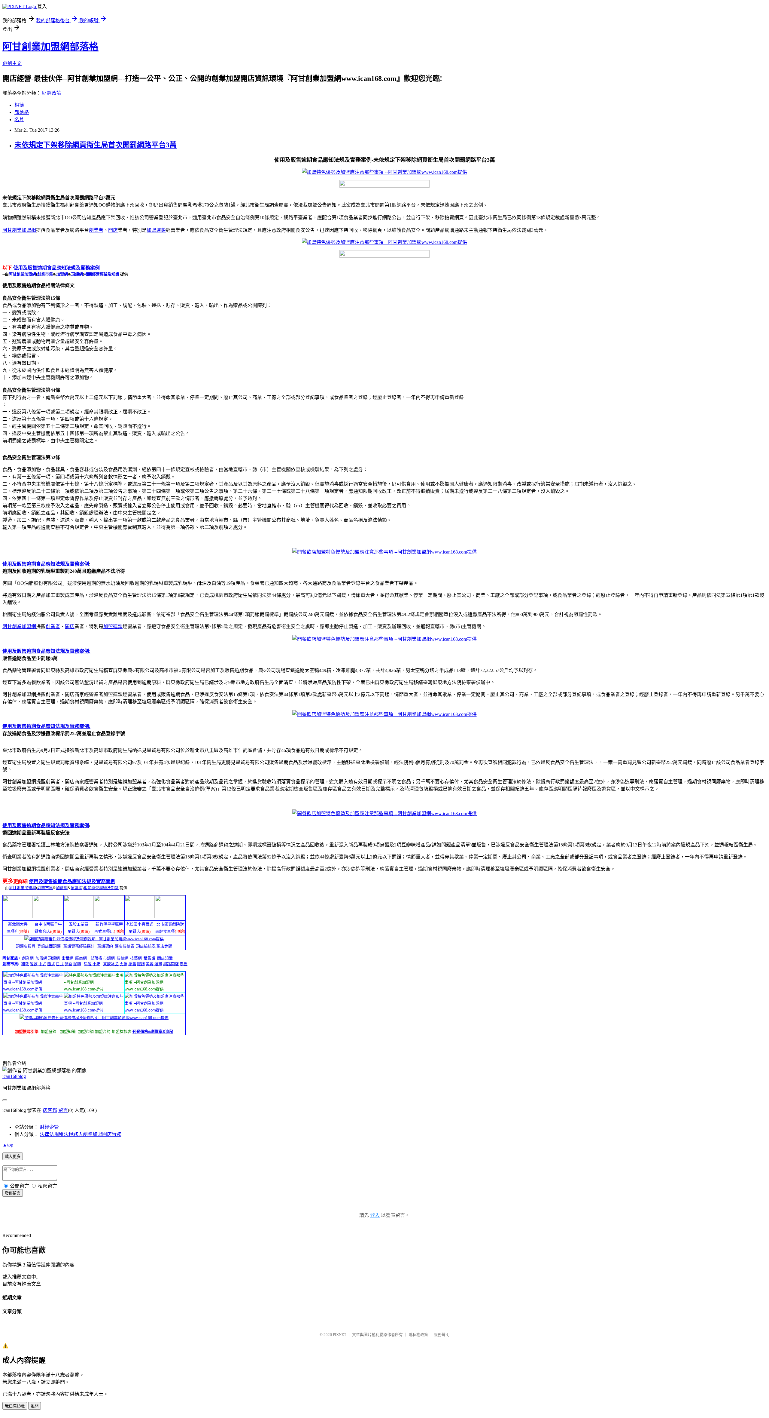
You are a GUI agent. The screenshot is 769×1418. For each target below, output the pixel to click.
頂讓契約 (105, 946)
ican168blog (14, 1076)
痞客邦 (50, 1110)
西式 (51, 964)
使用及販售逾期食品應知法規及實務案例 (56, 267)
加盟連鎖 (156, 230)
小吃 (96, 964)
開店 (113, 230)
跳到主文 (12, 63)
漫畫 (158, 964)
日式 (60, 964)
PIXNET (339, 1334)
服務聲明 (441, 1334)
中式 (42, 964)
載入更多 (12, 1156)
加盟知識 (68, 1031)
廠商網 (81, 958)
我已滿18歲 (15, 1406)
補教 (25, 964)
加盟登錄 (48, 1031)
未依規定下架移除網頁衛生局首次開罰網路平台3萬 (95, 145)
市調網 (109, 958)
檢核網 (122, 958)
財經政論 (51, 93)
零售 (183, 964)
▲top (7, 1144)
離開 (34, 1406)
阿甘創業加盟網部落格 (50, 46)
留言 (63, 1110)
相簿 (19, 105)
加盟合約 (103, 1031)
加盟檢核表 (121, 1031)
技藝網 (136, 958)
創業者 (96, 230)
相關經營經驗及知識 (101, 274)
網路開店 (171, 964)
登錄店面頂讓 (49, 946)
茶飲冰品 (111, 964)
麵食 (68, 964)
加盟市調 (86, 1031)
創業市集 (45, 274)
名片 (19, 119)
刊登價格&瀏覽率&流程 (152, 1031)
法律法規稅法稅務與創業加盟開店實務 (80, 1134)
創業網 (28, 958)
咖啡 (77, 964)
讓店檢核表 (124, 946)
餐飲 (34, 964)
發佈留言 (12, 1193)
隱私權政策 (418, 1334)
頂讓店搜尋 (25, 946)
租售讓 (149, 958)
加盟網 (62, 274)
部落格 (21, 112)
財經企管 (49, 1127)
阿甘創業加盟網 (19, 230)
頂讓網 (77, 274)
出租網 (67, 958)
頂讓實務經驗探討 (79, 946)
